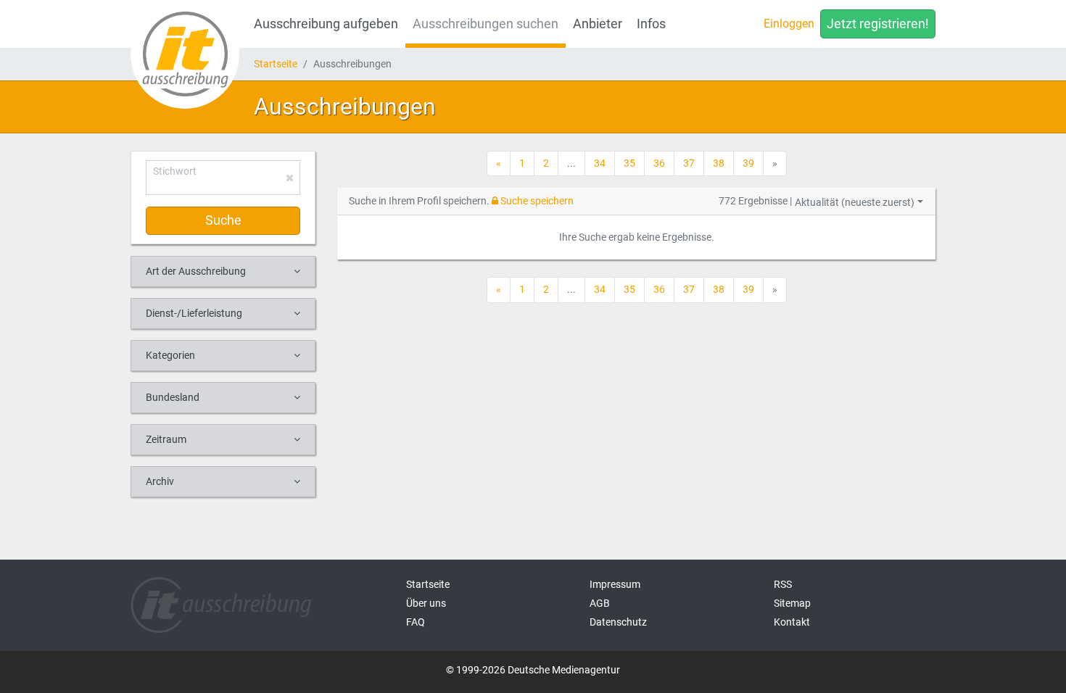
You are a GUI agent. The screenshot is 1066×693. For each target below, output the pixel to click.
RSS (783, 584)
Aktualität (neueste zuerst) (854, 202)
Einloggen (789, 23)
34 (600, 163)
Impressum (615, 584)
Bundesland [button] (172, 397)
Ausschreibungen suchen (485, 24)
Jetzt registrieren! (878, 24)
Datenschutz (618, 622)
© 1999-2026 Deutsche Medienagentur (533, 670)
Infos (651, 24)
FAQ (415, 622)
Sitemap (792, 603)
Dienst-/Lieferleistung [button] (194, 313)
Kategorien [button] (170, 355)
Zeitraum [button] (166, 439)
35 (629, 163)
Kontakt (792, 622)
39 (748, 163)
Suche (223, 220)
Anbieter (597, 24)
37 (689, 163)
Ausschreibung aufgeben (326, 24)
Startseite (275, 64)
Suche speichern (536, 201)
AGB (600, 603)
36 (659, 163)
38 (718, 163)
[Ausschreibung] (185, 54)
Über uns (426, 603)
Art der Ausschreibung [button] (196, 271)
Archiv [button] (160, 481)
